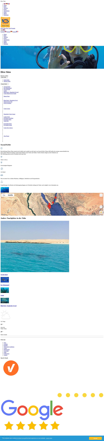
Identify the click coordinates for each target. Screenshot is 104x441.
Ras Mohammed (8, 88)
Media (5, 13)
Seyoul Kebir (7, 89)
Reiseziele (6, 15)
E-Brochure (6, 353)
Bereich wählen (4, 75)
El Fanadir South (8, 125)
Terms (102, 215)
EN (2, 30)
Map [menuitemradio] (4, 195)
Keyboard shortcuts (83, 215)
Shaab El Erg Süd (8, 101)
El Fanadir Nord (7, 123)
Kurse (5, 9)
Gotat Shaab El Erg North (10, 93)
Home (5, 5)
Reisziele (6, 44)
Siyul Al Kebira (7, 103)
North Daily (6, 80)
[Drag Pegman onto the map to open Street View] (101, 212)
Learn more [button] (49, 438)
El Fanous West (7, 119)
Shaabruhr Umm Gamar (9, 114)
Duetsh (8, 31)
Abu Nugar (6, 136)
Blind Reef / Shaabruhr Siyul (11, 100)
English (3, 31)
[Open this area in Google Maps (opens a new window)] (3, 215)
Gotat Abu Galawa (8, 127)
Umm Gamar (7, 108)
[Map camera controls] (101, 206)
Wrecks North (7, 81)
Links (5, 352)
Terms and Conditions (9, 346)
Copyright (6, 351)
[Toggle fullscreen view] (101, 195)
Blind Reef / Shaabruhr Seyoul (11, 92)
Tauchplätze (6, 10)
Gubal (5, 90)
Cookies (6, 344)
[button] (56, 197)
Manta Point (7, 96)
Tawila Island (7, 86)
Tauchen (6, 8)
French (14, 31)
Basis (5, 6)
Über (5, 342)
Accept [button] (95, 438)
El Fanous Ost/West (8, 118)
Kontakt (13, 28)
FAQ (2, 28)
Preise (5, 12)
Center (5, 348)
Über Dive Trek (7, 28)
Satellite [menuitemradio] (10, 195)
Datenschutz (7, 349)
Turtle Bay (6, 121)
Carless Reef (7, 116)
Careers (5, 355)
